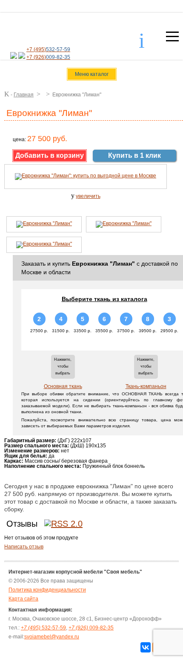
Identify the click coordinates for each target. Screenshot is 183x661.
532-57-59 (43, 628)
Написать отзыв (23, 547)
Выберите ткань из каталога (104, 299)
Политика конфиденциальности (47, 590)
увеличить (88, 196)
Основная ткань (63, 386)
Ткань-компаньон (146, 386)
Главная (24, 95)
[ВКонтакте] (145, 647)
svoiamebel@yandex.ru (51, 637)
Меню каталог (92, 74)
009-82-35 (91, 628)
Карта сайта (23, 599)
